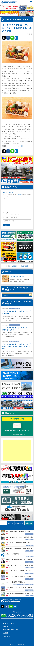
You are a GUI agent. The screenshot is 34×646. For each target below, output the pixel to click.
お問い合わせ (7, 636)
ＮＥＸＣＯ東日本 (18, 146)
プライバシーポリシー (9, 623)
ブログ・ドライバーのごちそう (16, 19)
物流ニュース (19, 523)
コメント (10, 523)
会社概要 (5, 633)
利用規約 (20, 194)
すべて (3, 523)
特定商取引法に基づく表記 (10, 629)
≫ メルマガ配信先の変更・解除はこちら (17, 434)
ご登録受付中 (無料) (17, 419)
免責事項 (5, 626)
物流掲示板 (28, 523)
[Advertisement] (16, 450)
